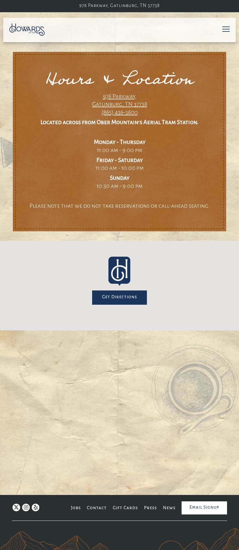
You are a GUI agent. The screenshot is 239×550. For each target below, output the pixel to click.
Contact (97, 507)
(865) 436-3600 (119, 112)
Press (150, 507)
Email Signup (204, 507)
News (169, 507)
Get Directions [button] (119, 297)
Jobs (76, 507)
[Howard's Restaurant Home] (29, 30)
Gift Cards (125, 507)
